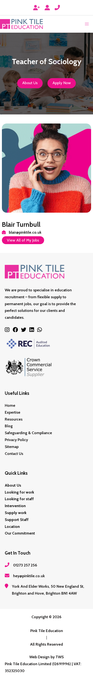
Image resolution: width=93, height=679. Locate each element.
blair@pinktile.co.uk (25, 232)
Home (10, 405)
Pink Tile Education (46, 630)
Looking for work (19, 492)
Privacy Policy (16, 439)
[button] (87, 24)
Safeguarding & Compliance (28, 433)
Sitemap (12, 446)
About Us (30, 83)
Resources (13, 419)
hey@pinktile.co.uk (29, 576)
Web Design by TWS (46, 657)
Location (12, 526)
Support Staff (17, 519)
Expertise (12, 412)
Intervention (15, 506)
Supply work (15, 512)
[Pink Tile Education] (21, 24)
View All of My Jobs (23, 240)
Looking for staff (19, 499)
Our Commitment (20, 533)
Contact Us (14, 453)
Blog (9, 426)
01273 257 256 (25, 565)
